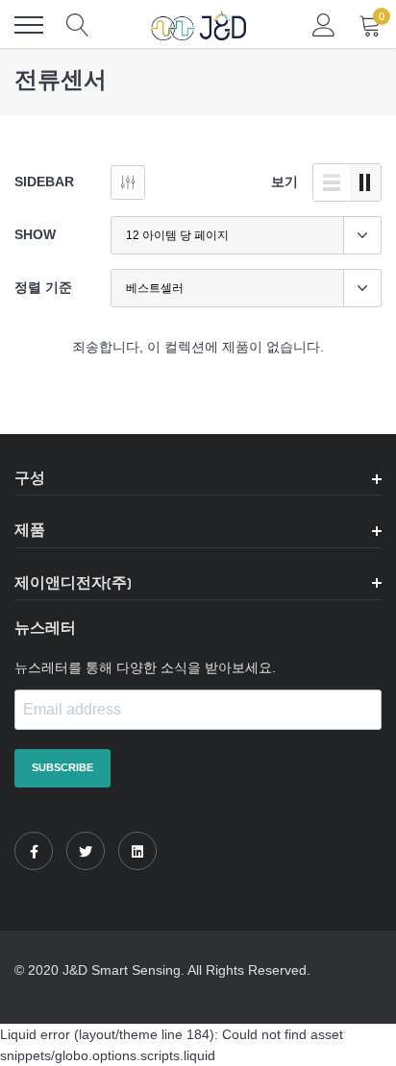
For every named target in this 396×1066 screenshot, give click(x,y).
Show (35, 234)
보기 (284, 181)
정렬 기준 (43, 287)
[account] (323, 25)
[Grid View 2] (365, 182)
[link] (33, 851)
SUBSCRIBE (62, 767)
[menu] (28, 25)
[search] (77, 25)
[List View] (331, 182)
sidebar (44, 181)
